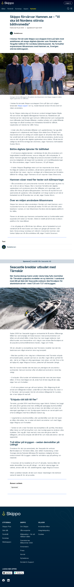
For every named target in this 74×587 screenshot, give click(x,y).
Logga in (68, 3)
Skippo (20, 106)
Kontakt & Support (27, 562)
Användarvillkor (44, 526)
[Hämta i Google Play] (19, 572)
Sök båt (5, 530)
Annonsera (24, 547)
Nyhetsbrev (24, 558)
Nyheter (33, 9)
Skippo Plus (6, 526)
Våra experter (25, 530)
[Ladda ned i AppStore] (7, 572)
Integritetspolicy (44, 530)
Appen (26, 9)
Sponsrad (14, 487)
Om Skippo (24, 526)
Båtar (3, 9)
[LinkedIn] (8, 580)
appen (25, 106)
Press (22, 550)
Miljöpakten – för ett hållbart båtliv (27, 535)
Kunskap (18, 9)
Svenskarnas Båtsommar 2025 (26, 541)
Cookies (41, 534)
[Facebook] (3, 580)
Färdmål (10, 9)
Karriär (22, 554)
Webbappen (6, 542)
